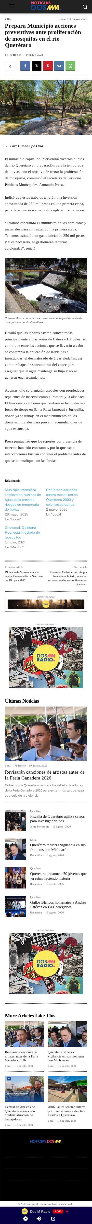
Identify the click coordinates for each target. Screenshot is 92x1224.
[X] (36, 66)
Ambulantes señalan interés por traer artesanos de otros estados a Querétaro (66, 1111)
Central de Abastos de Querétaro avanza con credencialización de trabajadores (20, 1113)
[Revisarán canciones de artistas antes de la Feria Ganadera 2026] (46, 734)
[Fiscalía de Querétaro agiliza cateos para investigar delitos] (15, 820)
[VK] (59, 66)
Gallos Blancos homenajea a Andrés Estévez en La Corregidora (58, 904)
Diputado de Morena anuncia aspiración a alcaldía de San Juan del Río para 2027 (24, 576)
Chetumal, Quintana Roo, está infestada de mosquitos (22, 532)
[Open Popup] (53, 1219)
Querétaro (35, 811)
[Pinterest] (48, 66)
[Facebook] (25, 66)
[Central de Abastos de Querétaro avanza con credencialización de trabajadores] (24, 1089)
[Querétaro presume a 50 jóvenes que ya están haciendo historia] (15, 877)
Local (8, 18)
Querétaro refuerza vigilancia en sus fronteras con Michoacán (66, 1056)
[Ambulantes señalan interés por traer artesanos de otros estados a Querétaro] (67, 1089)
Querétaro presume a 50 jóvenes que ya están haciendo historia (58, 876)
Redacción (15, 54)
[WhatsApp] (70, 66)
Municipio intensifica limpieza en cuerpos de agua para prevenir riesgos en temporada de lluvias (23, 499)
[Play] (25, 1219)
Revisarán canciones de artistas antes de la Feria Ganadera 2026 (21, 1056)
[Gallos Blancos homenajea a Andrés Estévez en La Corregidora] (15, 906)
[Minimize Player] (66, 1219)
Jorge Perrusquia (39, 826)
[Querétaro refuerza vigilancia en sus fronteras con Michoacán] (15, 849)
